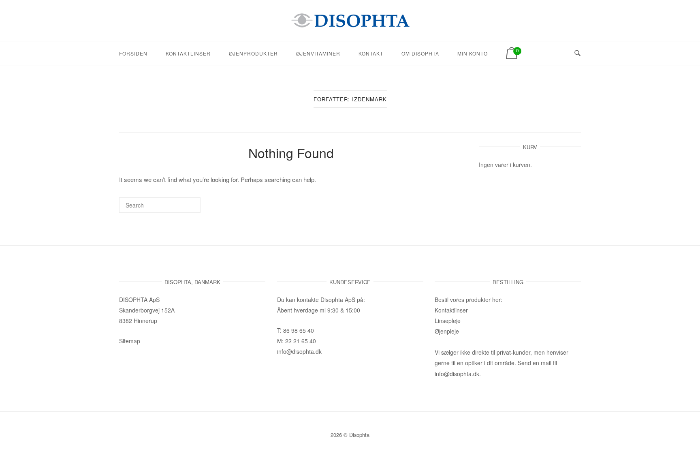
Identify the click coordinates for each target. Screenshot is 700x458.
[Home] (350, 25)
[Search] (182, 208)
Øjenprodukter (253, 53)
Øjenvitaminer (318, 53)
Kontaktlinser (188, 53)
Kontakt (371, 53)
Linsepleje (448, 321)
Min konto (472, 53)
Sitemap (129, 341)
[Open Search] (577, 53)
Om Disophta (420, 53)
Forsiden (133, 53)
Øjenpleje (447, 331)
